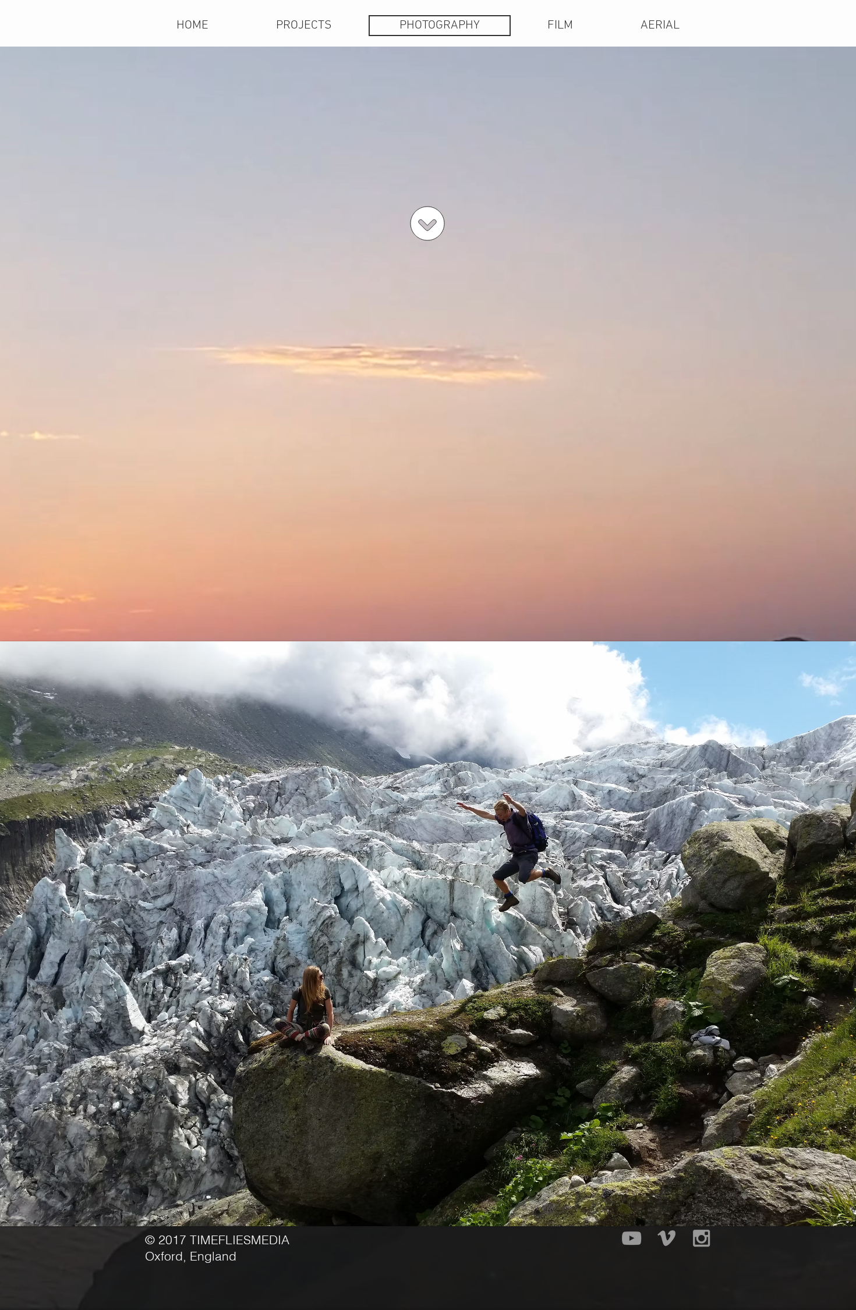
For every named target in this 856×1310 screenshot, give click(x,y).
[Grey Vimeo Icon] (666, 1238)
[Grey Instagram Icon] (701, 1238)
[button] (304, 25)
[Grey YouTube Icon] (631, 1238)
